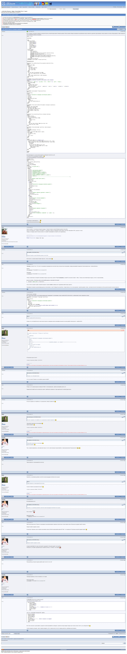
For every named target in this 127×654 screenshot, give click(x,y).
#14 (124, 475)
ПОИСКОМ (34, 19)
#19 (124, 574)
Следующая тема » (122, 633)
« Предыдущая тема (111, 633)
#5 (124, 292)
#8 (124, 370)
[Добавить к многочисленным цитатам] (117, 224)
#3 (124, 249)
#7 (124, 328)
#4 (124, 264)
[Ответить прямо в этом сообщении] (122, 224)
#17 (124, 537)
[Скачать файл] (27, 273)
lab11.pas (30, 273)
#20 (124, 597)
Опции (121, 29)
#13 (124, 460)
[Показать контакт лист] (7, 246)
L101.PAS (29, 580)
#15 (124, 499)
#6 (124, 313)
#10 (124, 399)
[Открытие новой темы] (122, 26)
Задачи (117, 633)
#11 (124, 414)
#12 (124, 437)
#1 (124, 31)
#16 (124, 522)
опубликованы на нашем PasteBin (37, 18)
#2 (124, 227)
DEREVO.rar (30, 516)
